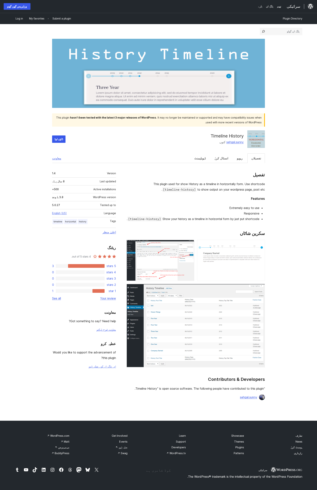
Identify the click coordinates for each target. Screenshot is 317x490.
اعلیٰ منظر (109, 232)
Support (181, 441)
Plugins (239, 447)
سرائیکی (262, 470)
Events (123, 441)
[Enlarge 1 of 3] (260, 245)
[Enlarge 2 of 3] (189, 245)
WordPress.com (58, 435)
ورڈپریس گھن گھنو (17, 6)
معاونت (56, 158)
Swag (122, 453)
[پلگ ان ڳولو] (263, 31)
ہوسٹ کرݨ (296, 447)
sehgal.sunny (235, 142)
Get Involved (119, 435)
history (82, 221)
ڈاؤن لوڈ (58, 139)
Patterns (239, 453)
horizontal (70, 221)
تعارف (299, 435)
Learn (182, 435)
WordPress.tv (176, 453)
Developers (179, 447)
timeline (58, 221)
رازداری (298, 453)
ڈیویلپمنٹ (200, 158)
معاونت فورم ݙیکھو (106, 329)
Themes (239, 441)
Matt (65, 441)
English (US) (59, 213)
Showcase (237, 435)
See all (56, 298)
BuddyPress (60, 453)
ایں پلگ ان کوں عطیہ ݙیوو (102, 366)
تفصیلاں (256, 158)
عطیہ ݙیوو (121, 447)
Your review (108, 298)
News (299, 441)
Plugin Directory (292, 18)
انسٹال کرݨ (221, 158)
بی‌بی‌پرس (62, 447)
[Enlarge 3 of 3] (260, 289)
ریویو (240, 158)
